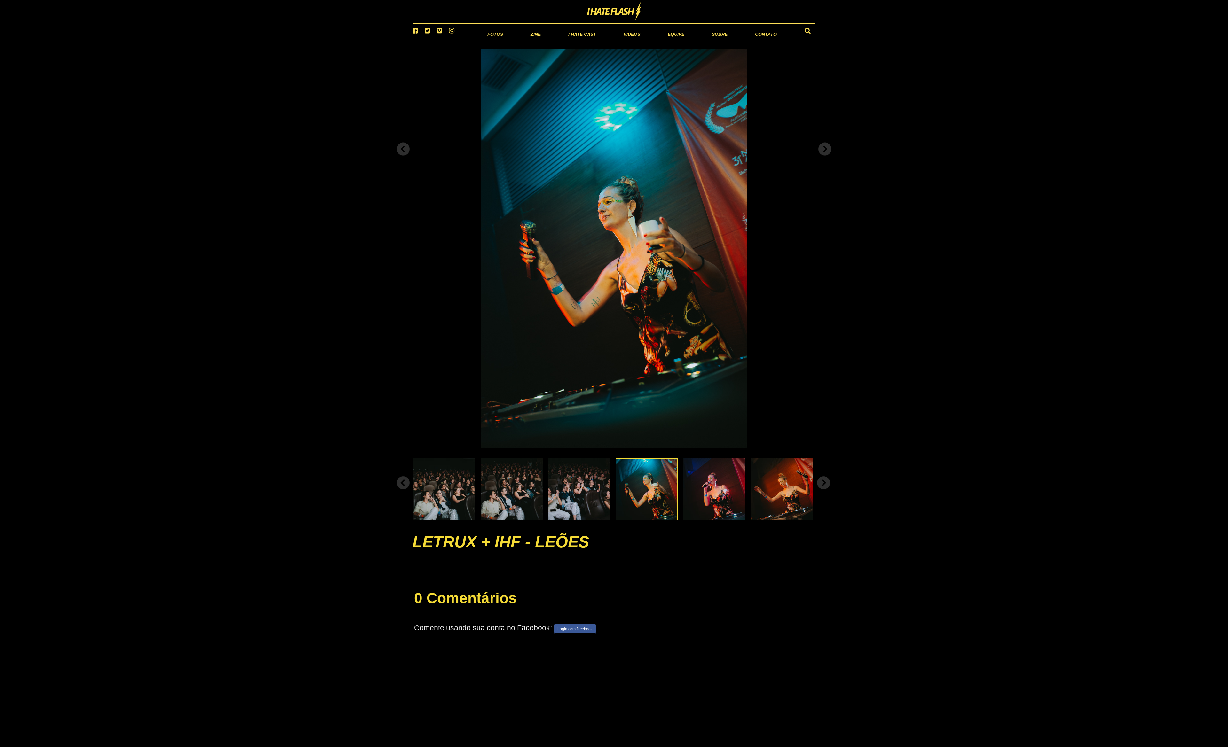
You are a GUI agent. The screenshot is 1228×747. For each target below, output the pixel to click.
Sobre (706, 41)
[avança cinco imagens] (403, 490)
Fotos (450, 41)
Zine (494, 41)
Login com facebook (575, 637)
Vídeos (607, 41)
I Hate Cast (548, 41)
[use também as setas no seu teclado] (403, 157)
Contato (760, 41)
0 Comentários (465, 606)
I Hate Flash (614, 11)
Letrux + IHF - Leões (501, 550)
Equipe (657, 41)
